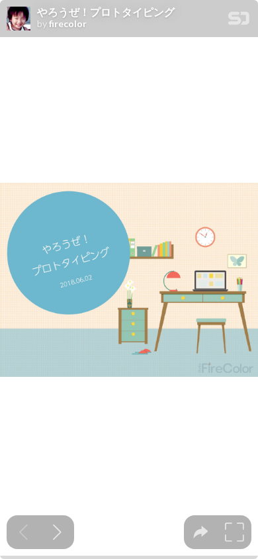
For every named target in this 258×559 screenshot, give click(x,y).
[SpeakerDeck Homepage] (238, 21)
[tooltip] (201, 532)
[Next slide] (57, 532)
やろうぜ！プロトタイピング (106, 12)
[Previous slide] (23, 532)
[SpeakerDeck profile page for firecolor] (18, 19)
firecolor (68, 23)
